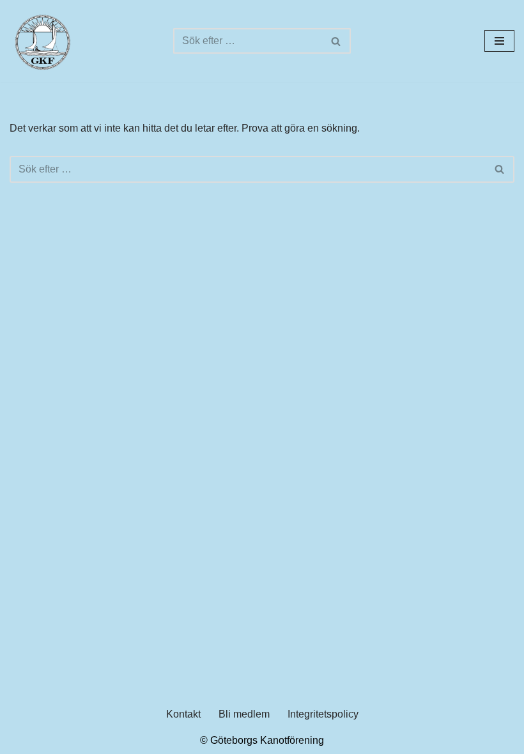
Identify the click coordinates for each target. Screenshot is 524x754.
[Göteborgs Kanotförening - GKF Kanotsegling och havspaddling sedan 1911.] (41, 41)
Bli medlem (244, 714)
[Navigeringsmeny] (499, 41)
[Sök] (336, 41)
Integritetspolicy (323, 714)
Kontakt (183, 714)
